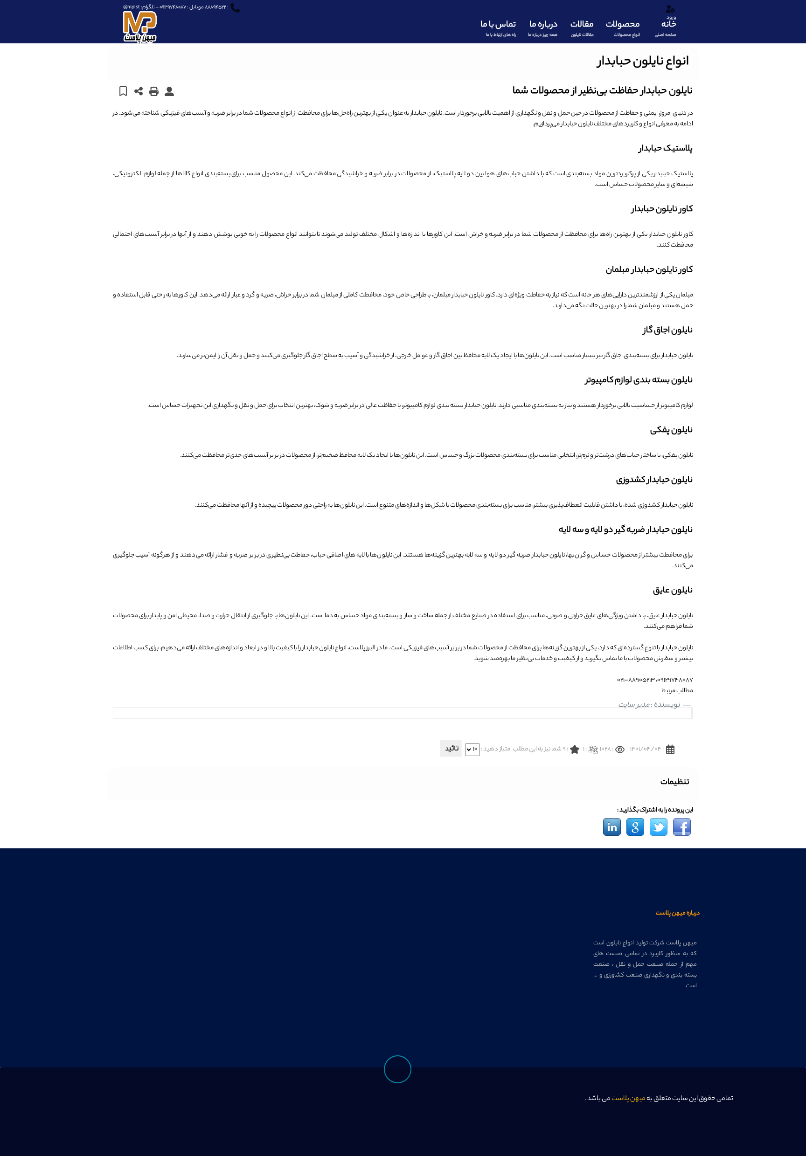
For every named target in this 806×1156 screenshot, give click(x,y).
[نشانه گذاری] (123, 91)
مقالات (582, 28)
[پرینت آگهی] (154, 91)
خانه (665, 28)
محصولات (623, 28)
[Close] (642, 1104)
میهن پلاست (628, 1099)
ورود (671, 18)
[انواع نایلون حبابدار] (682, 827)
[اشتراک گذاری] (138, 91)
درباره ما (542, 28)
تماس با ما (498, 28)
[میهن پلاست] (140, 23)
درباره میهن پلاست (678, 913)
